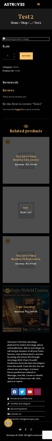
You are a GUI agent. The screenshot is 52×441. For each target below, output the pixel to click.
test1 (26, 207)
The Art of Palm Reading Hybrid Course (25, 257)
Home (14, 23)
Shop (24, 23)
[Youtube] (29, 391)
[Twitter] (22, 391)
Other (16, 67)
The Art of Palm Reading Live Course (26, 158)
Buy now (26, 56)
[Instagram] (37, 391)
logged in (19, 109)
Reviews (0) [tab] (10, 82)
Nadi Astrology (26, 306)
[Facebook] (14, 391)
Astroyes (10, 435)
